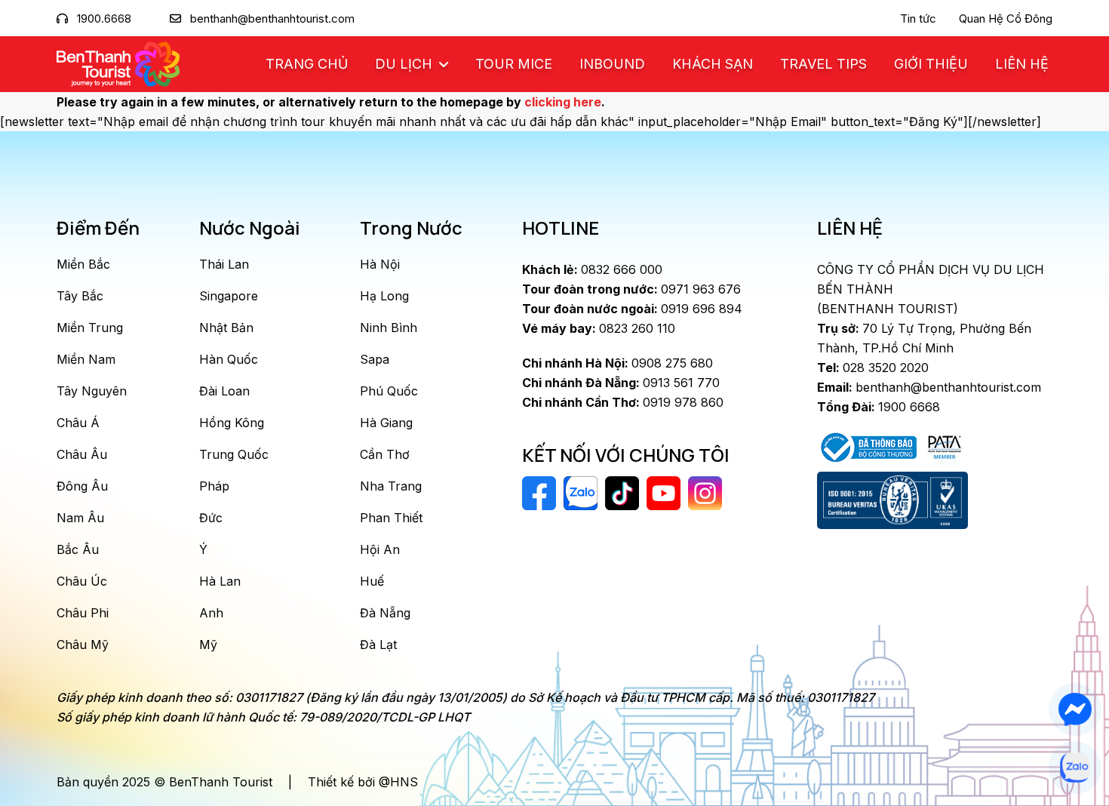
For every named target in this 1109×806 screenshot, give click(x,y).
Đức (211, 517)
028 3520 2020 (873, 367)
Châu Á (78, 422)
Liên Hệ (1022, 64)
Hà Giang (386, 422)
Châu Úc (82, 581)
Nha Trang (391, 486)
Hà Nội (380, 264)
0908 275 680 (617, 363)
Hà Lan (220, 581)
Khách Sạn (712, 64)
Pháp (214, 486)
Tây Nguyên (92, 390)
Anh (211, 612)
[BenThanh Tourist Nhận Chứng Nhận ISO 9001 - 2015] (892, 500)
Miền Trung (90, 327)
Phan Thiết (391, 517)
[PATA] (944, 446)
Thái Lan (224, 264)
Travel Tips (823, 64)
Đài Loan (224, 390)
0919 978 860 (622, 402)
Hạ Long (384, 295)
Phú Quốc (389, 390)
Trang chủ (307, 64)
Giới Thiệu (931, 64)
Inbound (612, 64)
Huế (372, 581)
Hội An (380, 549)
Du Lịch (405, 64)
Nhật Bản (226, 327)
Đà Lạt (378, 644)
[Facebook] (1075, 709)
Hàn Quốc (228, 359)
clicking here (562, 101)
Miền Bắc (83, 264)
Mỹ (208, 644)
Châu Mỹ (83, 644)
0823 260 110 (598, 328)
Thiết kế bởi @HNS (363, 781)
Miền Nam (86, 359)
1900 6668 (878, 406)
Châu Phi (83, 612)
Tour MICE (513, 64)
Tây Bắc (80, 295)
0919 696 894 (632, 308)
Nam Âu (80, 517)
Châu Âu (82, 454)
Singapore (228, 295)
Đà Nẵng (385, 612)
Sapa (374, 359)
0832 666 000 (592, 269)
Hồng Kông (231, 422)
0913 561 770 (621, 382)
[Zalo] (1075, 767)
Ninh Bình (388, 327)
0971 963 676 (631, 289)
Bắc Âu (78, 549)
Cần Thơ (385, 454)
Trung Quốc (234, 454)
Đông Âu (82, 486)
